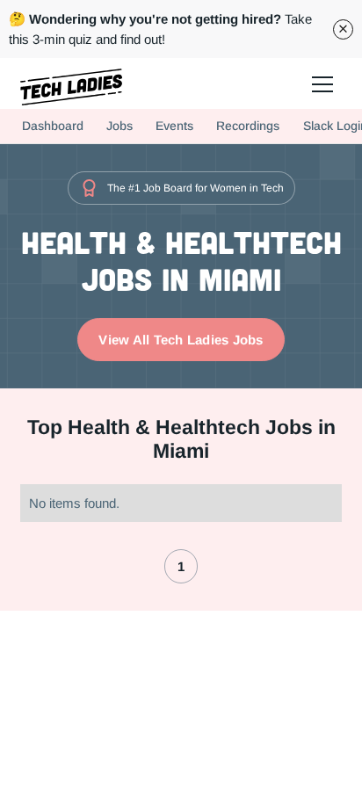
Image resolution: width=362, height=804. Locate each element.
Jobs (119, 126)
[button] (321, 83)
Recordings (247, 126)
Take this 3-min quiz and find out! (160, 29)
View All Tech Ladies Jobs (180, 339)
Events (174, 126)
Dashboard (52, 126)
